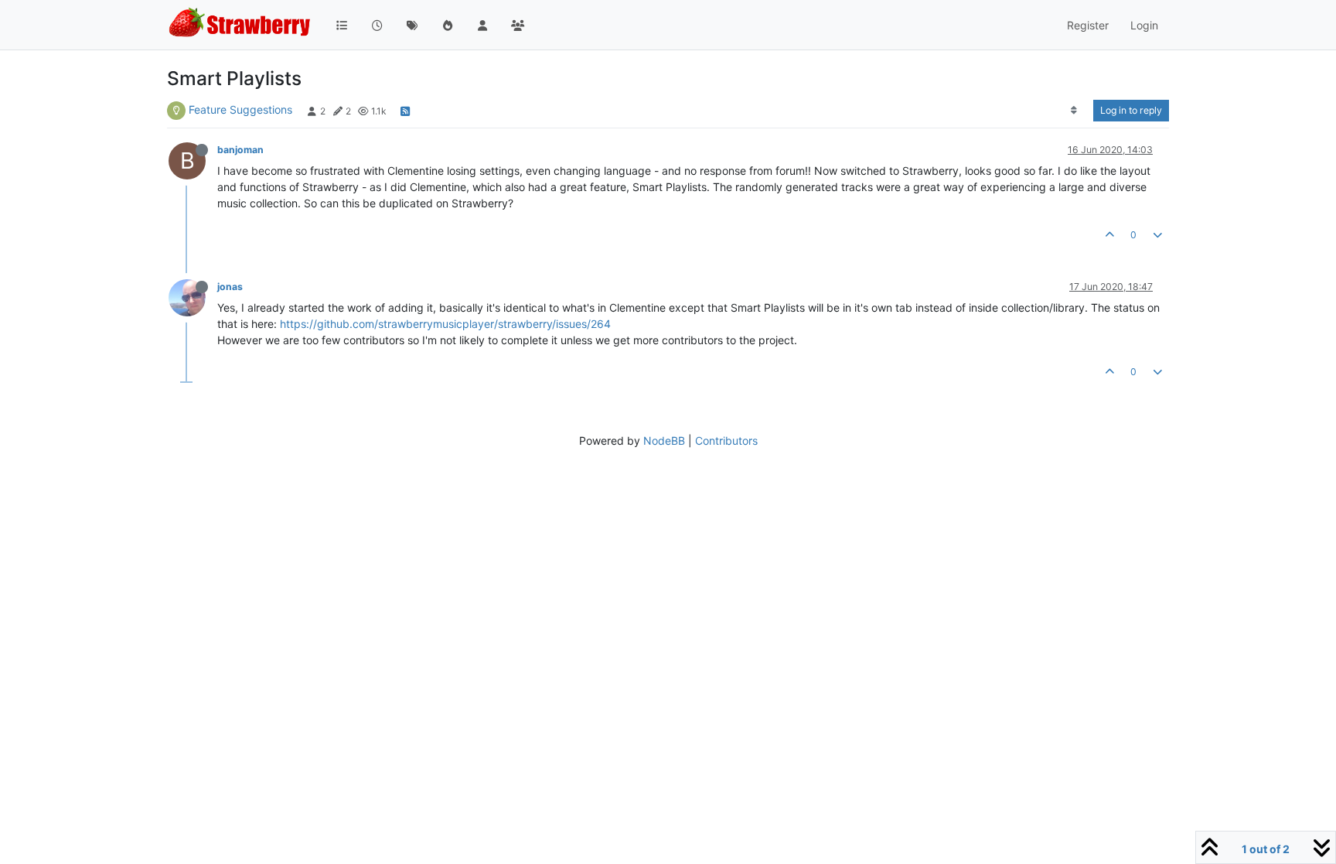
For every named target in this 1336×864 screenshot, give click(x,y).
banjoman (240, 149)
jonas (230, 286)
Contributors (726, 440)
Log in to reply (1131, 110)
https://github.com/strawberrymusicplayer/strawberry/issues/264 (445, 323)
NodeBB (664, 440)
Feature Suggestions (240, 109)
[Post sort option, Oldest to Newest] (1074, 110)
